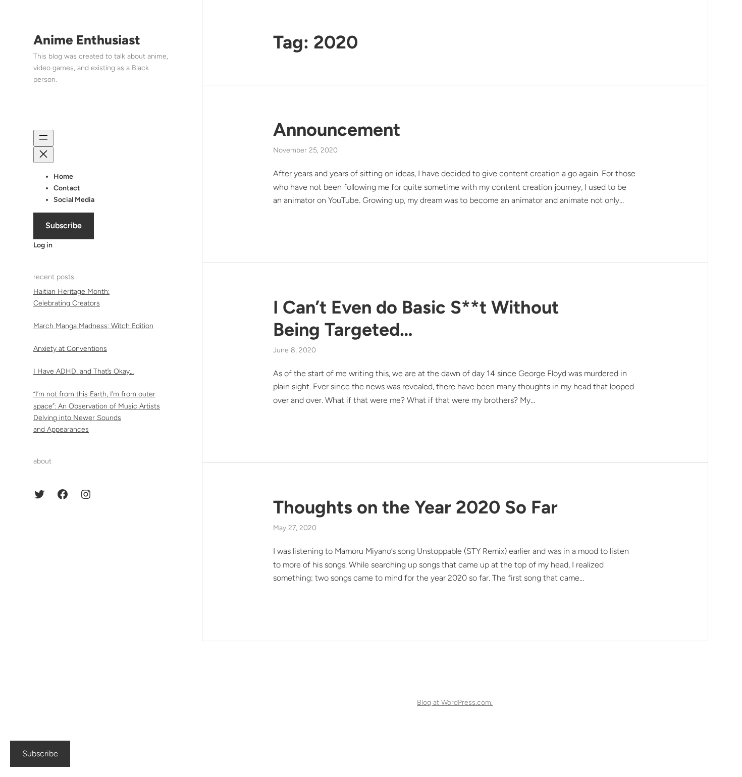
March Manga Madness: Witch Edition (93, 326)
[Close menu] (43, 154)
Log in (42, 245)
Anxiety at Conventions (70, 349)
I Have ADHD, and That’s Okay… (83, 372)
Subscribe (63, 226)
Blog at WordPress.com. (455, 702)
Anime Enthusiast (86, 40)
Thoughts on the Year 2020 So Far (415, 507)
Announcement (336, 129)
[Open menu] (43, 138)
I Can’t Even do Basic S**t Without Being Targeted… (416, 318)
